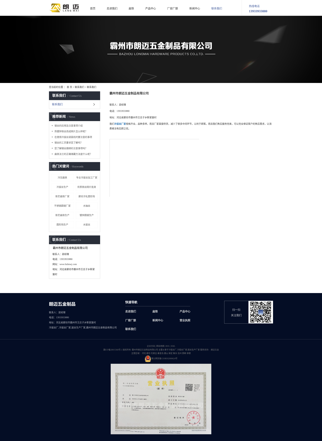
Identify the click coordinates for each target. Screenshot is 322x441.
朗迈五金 (214, 350)
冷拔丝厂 (173, 350)
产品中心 (150, 8)
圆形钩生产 (62, 224)
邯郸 (184, 353)
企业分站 (151, 346)
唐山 (166, 353)
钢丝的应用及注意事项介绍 (68, 125)
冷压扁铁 (62, 177)
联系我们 (216, 8)
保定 (171, 353)
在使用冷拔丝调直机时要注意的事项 (73, 137)
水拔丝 (86, 224)
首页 (92, 8)
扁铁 (131, 8)
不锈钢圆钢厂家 (62, 206)
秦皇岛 (160, 353)
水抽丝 (86, 206)
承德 (189, 353)
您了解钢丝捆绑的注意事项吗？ (70, 148)
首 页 (69, 87)
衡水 (175, 353)
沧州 (180, 353)
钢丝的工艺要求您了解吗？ (68, 142)
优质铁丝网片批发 (86, 187)
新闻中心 (194, 8)
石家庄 (154, 353)
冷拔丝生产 (62, 187)
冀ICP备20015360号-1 (112, 350)
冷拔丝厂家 (182, 350)
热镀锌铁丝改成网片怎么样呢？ (70, 131)
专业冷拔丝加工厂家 (86, 177)
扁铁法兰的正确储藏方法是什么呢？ (73, 154)
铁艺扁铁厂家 (62, 196)
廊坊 (148, 353)
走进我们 (112, 8)
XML (173, 346)
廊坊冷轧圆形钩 (86, 196)
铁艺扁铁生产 (62, 215)
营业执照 (185, 320)
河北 (144, 353)
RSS (167, 346)
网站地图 (160, 346)
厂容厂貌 (172, 8)
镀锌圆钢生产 (87, 215)
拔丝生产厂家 (194, 350)
